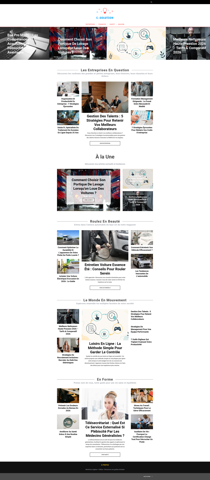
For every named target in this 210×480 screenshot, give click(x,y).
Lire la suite (88, 197)
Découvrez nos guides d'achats (114, 469)
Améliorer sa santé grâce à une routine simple (68, 434)
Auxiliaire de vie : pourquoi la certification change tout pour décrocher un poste (142, 436)
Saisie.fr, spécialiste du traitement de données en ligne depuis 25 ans (68, 130)
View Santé (105, 454)
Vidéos (101, 469)
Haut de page (147, 476)
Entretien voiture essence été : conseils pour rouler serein (105, 269)
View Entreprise (105, 143)
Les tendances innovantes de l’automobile (142, 273)
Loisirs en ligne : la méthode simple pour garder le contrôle (105, 348)
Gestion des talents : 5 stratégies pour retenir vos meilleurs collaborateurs (105, 122)
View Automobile (105, 287)
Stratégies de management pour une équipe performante (141, 329)
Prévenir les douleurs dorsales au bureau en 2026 (68, 408)
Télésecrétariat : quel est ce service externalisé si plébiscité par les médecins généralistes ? (105, 429)
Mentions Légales (91, 469)
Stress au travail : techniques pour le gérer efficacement (142, 408)
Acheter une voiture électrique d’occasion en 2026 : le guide (68, 278)
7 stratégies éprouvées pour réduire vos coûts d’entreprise (141, 130)
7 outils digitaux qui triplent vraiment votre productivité (141, 342)
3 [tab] (113, 188)
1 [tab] (196, 42)
